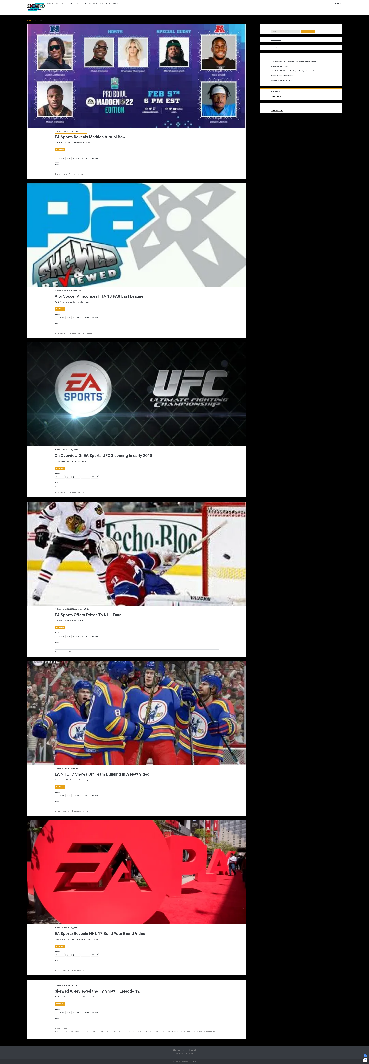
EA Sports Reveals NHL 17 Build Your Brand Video (136, 872)
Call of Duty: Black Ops (94, 1031)
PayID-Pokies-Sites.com (278, 48)
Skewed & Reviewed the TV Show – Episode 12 (97, 991)
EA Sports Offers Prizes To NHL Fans (136, 554)
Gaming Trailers (63, 811)
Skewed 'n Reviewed (184, 1050)
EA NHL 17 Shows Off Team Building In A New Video (136, 713)
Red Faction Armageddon (77, 1034)
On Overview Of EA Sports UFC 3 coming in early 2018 (136, 394)
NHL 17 (83, 652)
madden (83, 174)
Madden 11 (188, 1031)
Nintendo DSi (62, 1034)
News (102, 3)
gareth (78, 131)
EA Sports (75, 174)
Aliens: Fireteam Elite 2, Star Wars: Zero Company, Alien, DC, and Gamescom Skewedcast (295, 71)
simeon (76, 985)
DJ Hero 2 (147, 1031)
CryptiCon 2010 (124, 1031)
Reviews (109, 3)
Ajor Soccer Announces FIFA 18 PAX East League (136, 235)
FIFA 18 (83, 333)
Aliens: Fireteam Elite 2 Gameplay (280, 66)
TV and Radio (62, 1028)
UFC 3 (83, 492)
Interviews (93, 3)
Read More (60, 150)
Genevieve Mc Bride (82, 609)
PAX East (90, 333)
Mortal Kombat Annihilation (204, 1031)
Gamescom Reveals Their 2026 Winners (282, 80)
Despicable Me (137, 1031)
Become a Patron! (276, 40)
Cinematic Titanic (110, 1031)
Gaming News (62, 174)
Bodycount (79, 1031)
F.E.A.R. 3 (164, 1031)
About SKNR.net (81, 3)
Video (115, 3)
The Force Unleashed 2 (107, 1034)
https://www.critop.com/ (184, 1062)
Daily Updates (62, 333)
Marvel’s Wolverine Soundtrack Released (282, 75)
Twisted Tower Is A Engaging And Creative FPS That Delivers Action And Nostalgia (293, 61)
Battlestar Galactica (65, 1031)
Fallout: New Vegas (175, 1031)
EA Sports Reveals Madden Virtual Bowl (136, 76)
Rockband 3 (93, 1034)
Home (72, 3)
